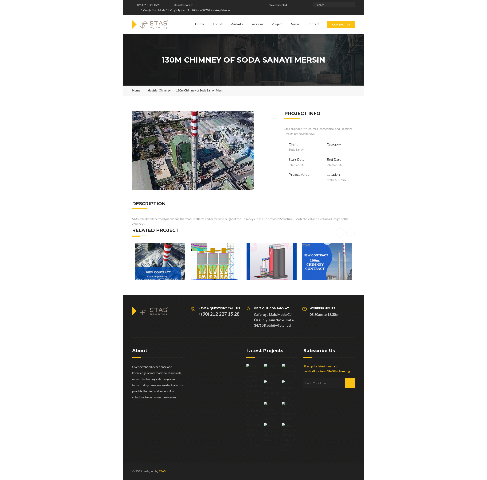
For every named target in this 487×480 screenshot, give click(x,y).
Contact (313, 24)
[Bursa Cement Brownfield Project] (290, 411)
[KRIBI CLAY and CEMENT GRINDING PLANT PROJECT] (290, 437)
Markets (236, 24)
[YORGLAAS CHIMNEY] (272, 371)
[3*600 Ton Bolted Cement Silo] (290, 371)
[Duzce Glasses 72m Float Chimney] (272, 411)
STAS (162, 471)
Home (199, 24)
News (295, 24)
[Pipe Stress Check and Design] (272, 433)
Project (277, 24)
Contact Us (341, 24)
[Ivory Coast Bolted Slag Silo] (272, 390)
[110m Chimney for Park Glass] (290, 390)
